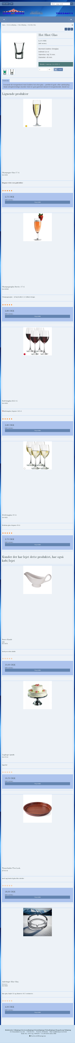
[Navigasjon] (4, 19)
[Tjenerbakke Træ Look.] (37, 829)
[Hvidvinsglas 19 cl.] (37, 476)
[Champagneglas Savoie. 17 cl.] (37, 248)
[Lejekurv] (71, 19)
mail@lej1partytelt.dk (60, 1032)
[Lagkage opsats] (37, 716)
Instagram (42, 1036)
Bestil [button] (60, 69)
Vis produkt (37, 202)
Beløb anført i (6, 3)
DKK (12, 3)
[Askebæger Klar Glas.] (37, 943)
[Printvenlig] (72, 25)
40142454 (45, 1032)
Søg (71, 3)
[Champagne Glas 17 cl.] (37, 134)
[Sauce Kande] (37, 601)
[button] (66, 29)
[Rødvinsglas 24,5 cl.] (37, 362)
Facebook (33, 1036)
